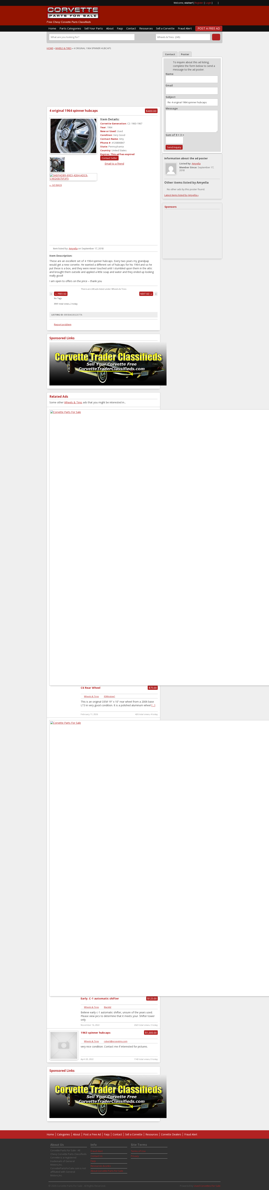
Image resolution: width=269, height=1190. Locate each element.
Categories (63, 1134)
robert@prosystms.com (115, 1041)
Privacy (135, 1156)
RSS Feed (215, 2)
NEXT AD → (146, 293)
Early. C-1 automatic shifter (100, 998)
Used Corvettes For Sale (207, 1185)
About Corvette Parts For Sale (107, 1170)
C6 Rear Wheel (90, 687)
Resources (146, 28)
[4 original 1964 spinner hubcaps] (73, 136)
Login (208, 2)
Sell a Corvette (165, 28)
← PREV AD (60, 293)
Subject (170, 97)
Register (199, 2)
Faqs (120, 28)
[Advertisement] (179, 14)
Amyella (73, 248)
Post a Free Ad (209, 28)
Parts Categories (70, 28)
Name (169, 74)
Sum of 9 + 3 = (175, 135)
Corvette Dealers (171, 1134)
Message (172, 108)
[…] (153, 705)
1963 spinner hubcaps (96, 1032)
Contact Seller (109, 158)
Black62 (107, 1007)
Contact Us (96, 1156)
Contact (131, 28)
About (110, 28)
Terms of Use (138, 1151)
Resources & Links (101, 1166)
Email (169, 85)
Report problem (62, 324)
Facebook (220, 2)
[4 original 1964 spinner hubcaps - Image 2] (73, 178)
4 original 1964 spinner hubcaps (73, 111)
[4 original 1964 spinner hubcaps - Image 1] (57, 171)
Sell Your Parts (93, 28)
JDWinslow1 (109, 696)
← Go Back (55, 185)
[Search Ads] (216, 37)
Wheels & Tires (63, 48)
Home (52, 28)
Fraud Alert (185, 28)
